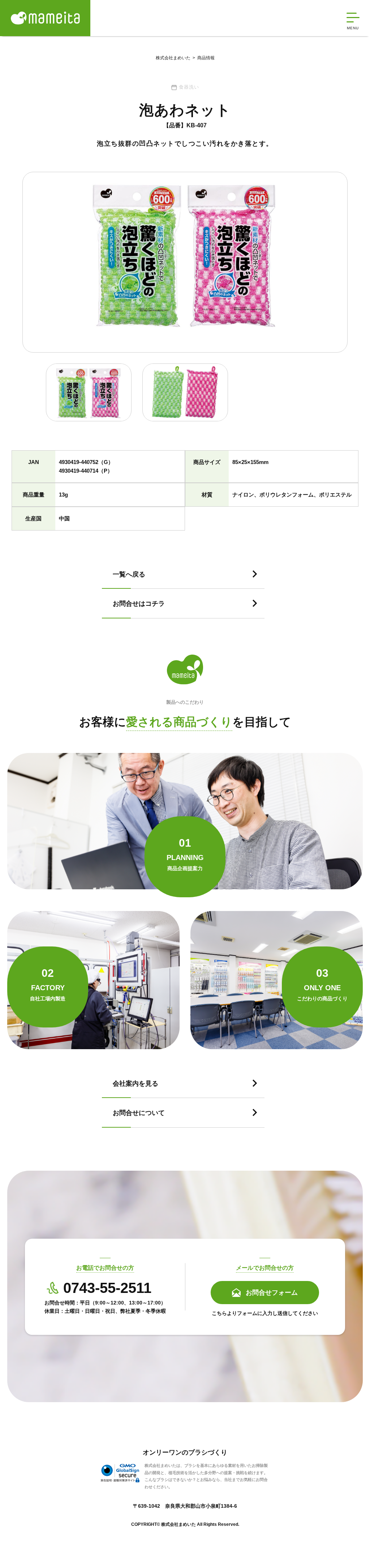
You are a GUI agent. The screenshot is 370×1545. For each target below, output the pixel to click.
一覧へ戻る (129, 574)
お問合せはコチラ (139, 603)
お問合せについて (139, 1112)
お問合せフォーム (272, 1292)
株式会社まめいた (173, 57)
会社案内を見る (135, 1083)
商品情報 (202, 57)
